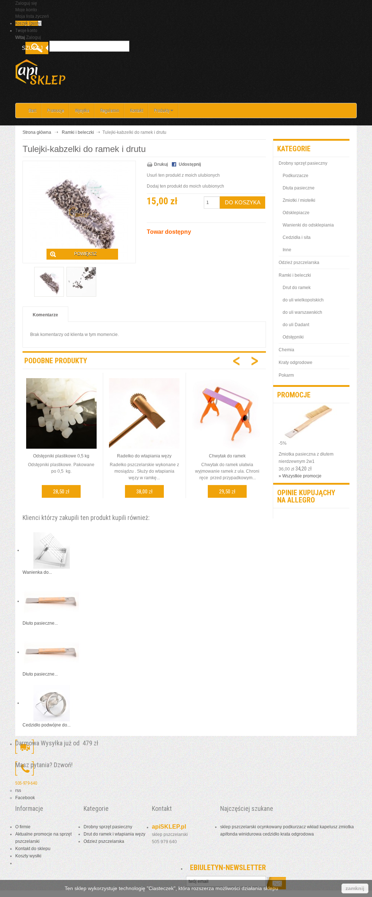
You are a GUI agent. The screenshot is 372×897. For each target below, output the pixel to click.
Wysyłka (82, 110)
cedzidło (271, 834)
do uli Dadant (296, 324)
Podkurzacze (295, 175)
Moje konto (26, 9)
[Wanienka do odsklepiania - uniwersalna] (52, 550)
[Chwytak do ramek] (227, 413)
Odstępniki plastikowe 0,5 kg (61, 455)
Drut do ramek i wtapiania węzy (114, 834)
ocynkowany (269, 826)
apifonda (229, 834)
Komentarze (45, 314)
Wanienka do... (37, 572)
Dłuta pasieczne (299, 188)
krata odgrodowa (297, 834)
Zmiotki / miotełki (299, 200)
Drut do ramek (297, 287)
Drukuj (161, 164)
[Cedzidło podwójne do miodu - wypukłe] (52, 702)
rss (18, 790)
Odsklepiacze (296, 212)
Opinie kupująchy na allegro (306, 496)
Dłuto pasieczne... (40, 623)
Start (32, 110)
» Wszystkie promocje (300, 475)
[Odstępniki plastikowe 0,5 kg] (61, 413)
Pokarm (286, 375)
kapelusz (328, 826)
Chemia (286, 349)
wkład (313, 826)
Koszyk (28, 23)
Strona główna (37, 132)
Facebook (25, 797)
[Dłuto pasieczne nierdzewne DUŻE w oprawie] (52, 651)
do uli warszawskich (302, 312)
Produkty (162, 110)
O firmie (23, 826)
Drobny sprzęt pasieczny (303, 163)
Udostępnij (190, 164)
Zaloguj (33, 37)
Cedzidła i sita (297, 237)
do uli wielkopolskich (303, 300)
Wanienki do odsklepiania (308, 225)
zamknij (354, 888)
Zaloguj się (26, 3)
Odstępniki (293, 337)
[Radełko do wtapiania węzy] (144, 413)
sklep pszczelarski (238, 826)
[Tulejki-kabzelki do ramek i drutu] (49, 282)
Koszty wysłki (28, 855)
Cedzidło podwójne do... (46, 725)
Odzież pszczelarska (299, 262)
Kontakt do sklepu (32, 848)
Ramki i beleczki (78, 132)
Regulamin (109, 110)
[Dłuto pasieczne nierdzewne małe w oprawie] (52, 601)
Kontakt (136, 110)
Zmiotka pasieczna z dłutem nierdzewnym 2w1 (306, 458)
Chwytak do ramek (227, 455)
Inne (287, 249)
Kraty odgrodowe (295, 362)
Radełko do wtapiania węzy (144, 455)
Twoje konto (26, 30)
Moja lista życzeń (32, 16)
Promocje (55, 110)
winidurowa (250, 834)
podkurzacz (294, 826)
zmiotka (346, 826)
